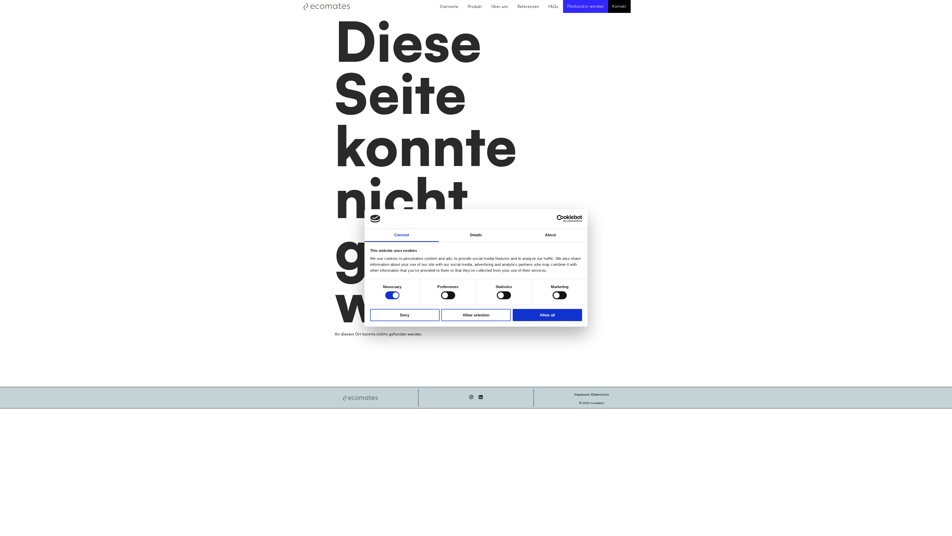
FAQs (553, 6)
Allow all (547, 315)
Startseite (449, 6)
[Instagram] (471, 397)
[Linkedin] (480, 397)
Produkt (475, 6)
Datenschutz (600, 394)
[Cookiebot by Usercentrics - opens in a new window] (560, 218)
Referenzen (528, 6)
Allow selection (476, 315)
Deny (404, 315)
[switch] (448, 295)
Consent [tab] (401, 235)
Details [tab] (476, 235)
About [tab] (550, 235)
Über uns (499, 6)
